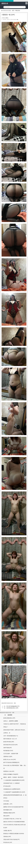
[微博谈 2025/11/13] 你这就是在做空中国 (13, 806)
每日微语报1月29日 (8, 750)
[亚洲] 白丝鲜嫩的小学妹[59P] (10, 774)
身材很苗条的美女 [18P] (12, 708)
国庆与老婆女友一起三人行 (10, 738)
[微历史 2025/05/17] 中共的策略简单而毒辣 (14, 821)
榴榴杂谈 (4, 3)
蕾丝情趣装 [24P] (7, 809)
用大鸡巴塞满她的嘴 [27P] (12, 706)
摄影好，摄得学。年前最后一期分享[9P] (13, 777)
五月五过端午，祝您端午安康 (10, 753)
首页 (13, 10)
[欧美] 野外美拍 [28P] (8, 741)
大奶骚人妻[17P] (7, 830)
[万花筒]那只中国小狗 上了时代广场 (12, 818)
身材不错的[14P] (7, 747)
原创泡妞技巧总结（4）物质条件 (11, 783)
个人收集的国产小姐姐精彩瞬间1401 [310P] (14, 792)
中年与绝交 (6, 801)
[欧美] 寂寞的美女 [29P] (9, 718)
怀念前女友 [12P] (7, 842)
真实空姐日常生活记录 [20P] (10, 744)
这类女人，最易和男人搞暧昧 (10, 721)
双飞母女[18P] (6, 786)
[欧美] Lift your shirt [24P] (9, 759)
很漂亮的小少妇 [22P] (8, 771)
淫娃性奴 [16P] (7, 836)
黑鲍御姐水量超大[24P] (9, 812)
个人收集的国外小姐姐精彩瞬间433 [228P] (13, 780)
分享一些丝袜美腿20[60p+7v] (10, 735)
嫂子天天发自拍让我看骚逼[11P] (11, 762)
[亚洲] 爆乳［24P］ (8, 804)
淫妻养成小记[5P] (7, 756)
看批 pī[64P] (6, 815)
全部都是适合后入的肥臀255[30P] (11, 789)
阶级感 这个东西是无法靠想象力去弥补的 (13, 833)
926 (15, 703)
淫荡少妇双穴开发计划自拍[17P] (11, 839)
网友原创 (17, 10)
